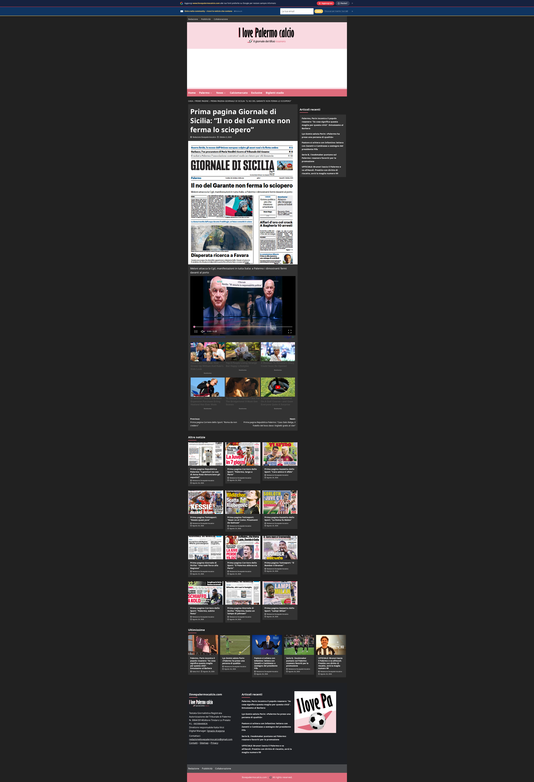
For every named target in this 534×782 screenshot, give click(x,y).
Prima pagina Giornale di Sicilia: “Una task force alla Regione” (204, 565)
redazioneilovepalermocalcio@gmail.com (210, 739)
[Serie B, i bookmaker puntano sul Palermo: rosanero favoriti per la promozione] (299, 645)
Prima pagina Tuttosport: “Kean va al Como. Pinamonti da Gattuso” (242, 520)
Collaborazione (221, 19)
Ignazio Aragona (216, 730)
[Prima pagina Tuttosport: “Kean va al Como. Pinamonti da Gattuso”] (242, 502)
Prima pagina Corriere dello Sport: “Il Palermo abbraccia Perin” (242, 565)
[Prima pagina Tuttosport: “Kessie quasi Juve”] (205, 502)
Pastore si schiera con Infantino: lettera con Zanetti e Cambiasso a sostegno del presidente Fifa (322, 146)
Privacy (214, 742)
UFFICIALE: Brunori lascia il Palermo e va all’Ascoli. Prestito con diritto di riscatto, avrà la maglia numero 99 (321, 170)
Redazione (193, 19)
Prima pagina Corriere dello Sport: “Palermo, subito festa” (205, 611)
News (219, 92)
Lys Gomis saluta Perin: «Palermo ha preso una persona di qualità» (321, 135)
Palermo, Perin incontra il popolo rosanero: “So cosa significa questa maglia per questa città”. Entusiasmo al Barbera (322, 123)
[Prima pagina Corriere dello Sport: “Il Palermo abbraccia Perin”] (242, 547)
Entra (318, 11)
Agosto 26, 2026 (198, 483)
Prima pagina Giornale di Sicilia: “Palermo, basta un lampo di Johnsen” (241, 611)
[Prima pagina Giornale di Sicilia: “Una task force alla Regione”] (205, 547)
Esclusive (256, 92)
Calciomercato (239, 92)
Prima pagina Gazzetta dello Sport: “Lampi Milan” (279, 609)
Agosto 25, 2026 (235, 528)
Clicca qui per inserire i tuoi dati (336, 11)
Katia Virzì (196, 671)
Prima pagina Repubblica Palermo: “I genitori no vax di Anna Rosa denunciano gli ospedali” (205, 473)
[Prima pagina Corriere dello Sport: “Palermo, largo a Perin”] (242, 454)
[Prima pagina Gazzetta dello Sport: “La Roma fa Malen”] (279, 502)
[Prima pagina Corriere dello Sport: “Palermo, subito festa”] (205, 593)
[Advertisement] (267, 68)
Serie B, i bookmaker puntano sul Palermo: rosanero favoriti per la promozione (319, 158)
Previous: (213, 422)
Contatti (193, 742)
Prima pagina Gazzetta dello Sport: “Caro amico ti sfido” (279, 470)
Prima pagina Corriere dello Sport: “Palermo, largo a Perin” (242, 472)
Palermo (204, 92)
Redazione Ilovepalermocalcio (204, 137)
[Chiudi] (352, 3)
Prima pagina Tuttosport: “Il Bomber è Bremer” (279, 564)
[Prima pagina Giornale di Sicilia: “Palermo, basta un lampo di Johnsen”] (242, 593)
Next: (269, 422)
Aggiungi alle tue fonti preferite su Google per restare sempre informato (230, 3)
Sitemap (204, 742)
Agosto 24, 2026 (272, 571)
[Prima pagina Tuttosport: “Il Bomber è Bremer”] (279, 547)
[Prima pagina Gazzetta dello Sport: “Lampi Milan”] (279, 593)
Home (192, 92)
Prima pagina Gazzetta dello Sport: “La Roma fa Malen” (279, 518)
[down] (211, 93)
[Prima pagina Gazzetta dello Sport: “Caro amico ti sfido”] (279, 454)
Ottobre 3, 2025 (226, 137)
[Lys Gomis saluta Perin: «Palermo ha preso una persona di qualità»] (235, 645)
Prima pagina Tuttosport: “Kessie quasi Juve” (203, 518)
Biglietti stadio (275, 92)
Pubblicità (206, 19)
